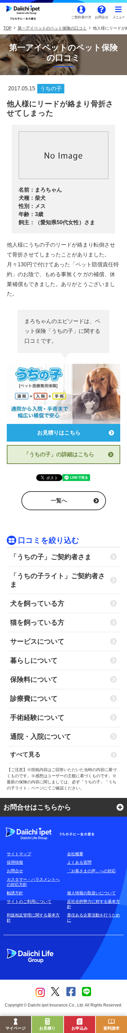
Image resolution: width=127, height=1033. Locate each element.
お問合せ (101, 17)
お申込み (79, 1028)
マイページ (15, 1028)
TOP (7, 28)
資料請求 (111, 1028)
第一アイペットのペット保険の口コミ (52, 28)
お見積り (47, 1028)
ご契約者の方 (81, 17)
